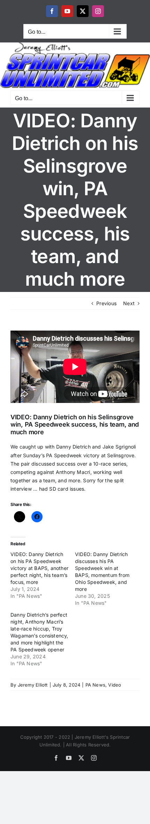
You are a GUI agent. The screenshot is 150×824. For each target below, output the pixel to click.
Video (114, 685)
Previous (106, 303)
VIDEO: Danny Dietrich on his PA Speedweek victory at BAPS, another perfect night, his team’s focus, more (39, 568)
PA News (95, 685)
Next (129, 303)
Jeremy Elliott (33, 685)
